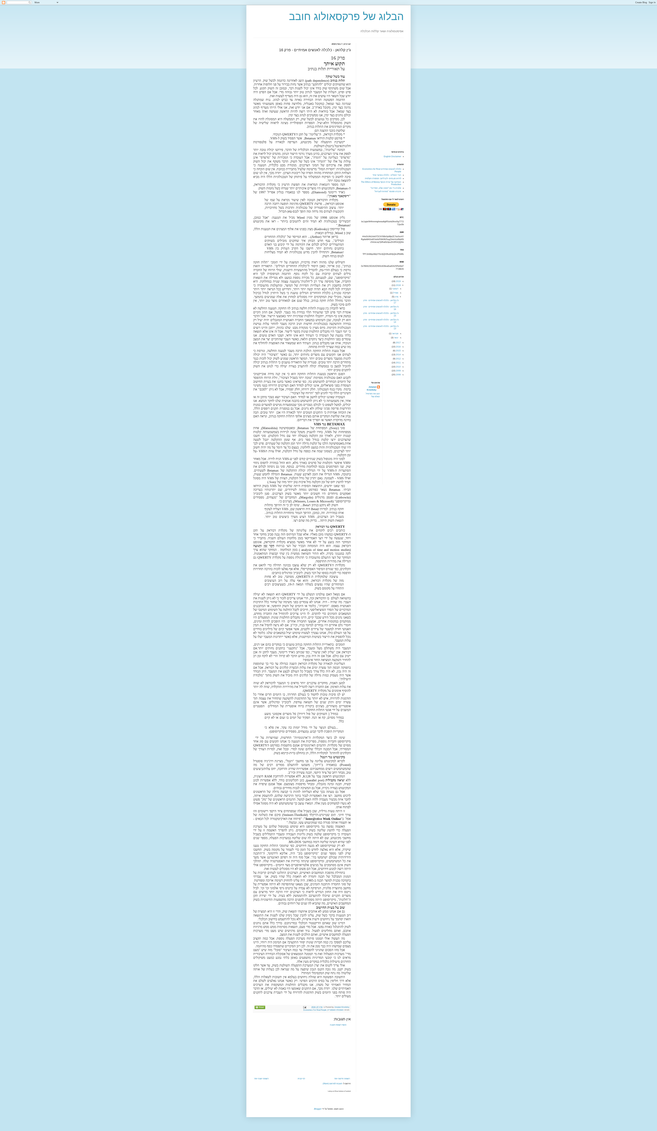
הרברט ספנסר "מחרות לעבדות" (387, 191)
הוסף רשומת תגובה (338, 1025)
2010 (398, 367)
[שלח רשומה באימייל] (305, 1007)
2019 (398, 281)
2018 (398, 285)
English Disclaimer (392, 156)
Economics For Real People (314, 1010)
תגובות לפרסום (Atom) (332, 1083)
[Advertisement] (302, 1051)
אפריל (395, 293)
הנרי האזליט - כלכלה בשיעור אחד (386, 175)
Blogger (317, 1109)
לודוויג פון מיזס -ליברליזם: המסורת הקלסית (383, 178)
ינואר (396, 337)
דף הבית (301, 1078)
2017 (398, 342)
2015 (398, 350)
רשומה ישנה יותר (261, 1078)
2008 (398, 374)
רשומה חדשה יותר (342, 1078)
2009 (398, 371)
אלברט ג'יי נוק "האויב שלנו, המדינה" (385, 188)
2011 (398, 362)
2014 (398, 354)
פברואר (394, 333)
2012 (398, 359)
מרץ (396, 297)
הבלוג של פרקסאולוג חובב (346, 16)
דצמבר (395, 289)
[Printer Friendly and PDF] (260, 1008)
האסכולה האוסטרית (335, 1010)
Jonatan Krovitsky (371, 388)
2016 (398, 347)
